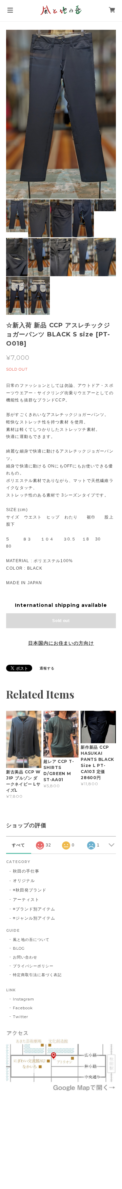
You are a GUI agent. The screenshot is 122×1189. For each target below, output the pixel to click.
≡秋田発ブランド (29, 890)
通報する (47, 668)
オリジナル (24, 880)
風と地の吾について (31, 939)
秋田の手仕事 (26, 871)
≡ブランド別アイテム (34, 908)
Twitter (20, 1016)
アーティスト (26, 899)
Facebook (23, 1008)
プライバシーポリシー (33, 966)
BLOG (19, 948)
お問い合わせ (25, 957)
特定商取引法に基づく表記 (37, 974)
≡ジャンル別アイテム (34, 918)
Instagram (23, 999)
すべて (18, 845)
